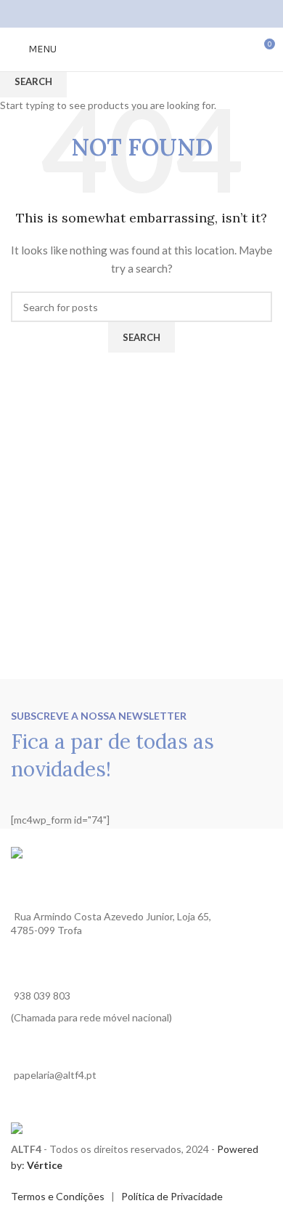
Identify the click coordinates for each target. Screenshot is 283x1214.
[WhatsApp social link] (160, 14)
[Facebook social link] (123, 14)
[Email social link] (141, 14)
